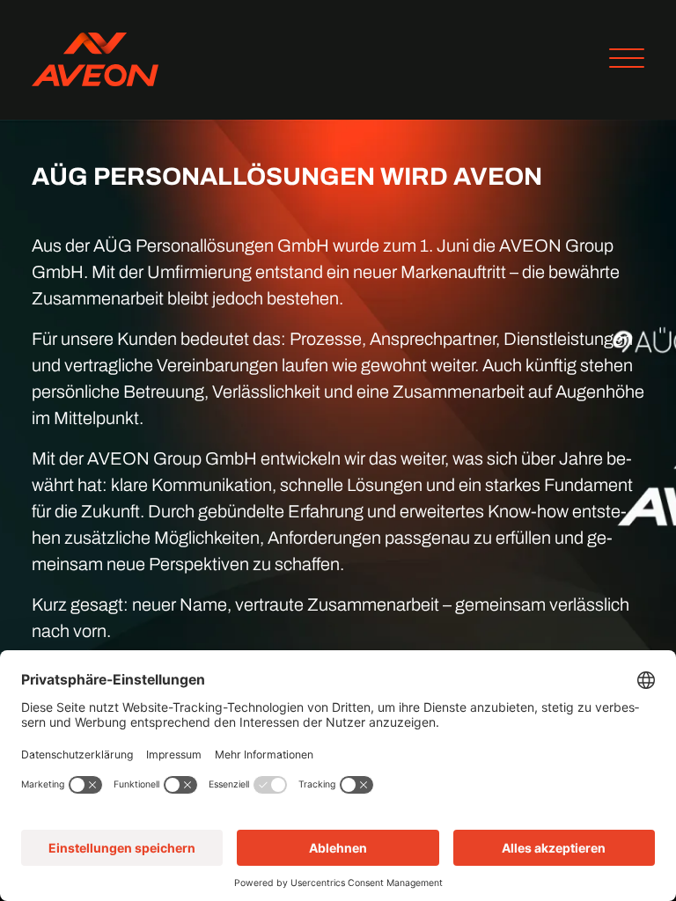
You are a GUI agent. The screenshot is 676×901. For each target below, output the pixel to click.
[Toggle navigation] (620, 60)
